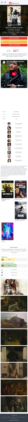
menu (2, 2)
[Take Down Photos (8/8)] (14, 404)
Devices (9, 417)
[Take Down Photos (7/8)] (14, 387)
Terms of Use (24, 417)
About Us (13, 417)
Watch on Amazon (14, 41)
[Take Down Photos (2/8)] (14, 304)
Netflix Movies (12, 420)
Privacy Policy (14, 418)
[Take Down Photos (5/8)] (14, 354)
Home (2, 417)
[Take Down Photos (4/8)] (14, 337)
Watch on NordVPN (14, 45)
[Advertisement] (13, 100)
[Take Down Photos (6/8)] (14, 371)
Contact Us (19, 417)
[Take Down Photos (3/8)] (14, 320)
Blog (6, 417)
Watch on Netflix (14, 38)
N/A (16, 118)
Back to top (14, 415)
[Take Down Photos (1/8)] (14, 287)
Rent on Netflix (14, 269)
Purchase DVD (14, 275)
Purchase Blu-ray (14, 272)
